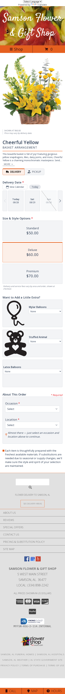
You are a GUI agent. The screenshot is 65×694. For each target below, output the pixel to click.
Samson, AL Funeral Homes (17, 654)
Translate (42, 4)
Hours (56, 691)
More (7, 164)
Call (12, 691)
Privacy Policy (10, 665)
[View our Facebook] (26, 560)
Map (34, 691)
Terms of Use (56, 665)
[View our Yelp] (38, 560)
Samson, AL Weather (15, 659)
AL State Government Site (46, 659)
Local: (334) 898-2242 (32, 585)
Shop (18, 49)
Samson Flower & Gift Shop (32, 25)
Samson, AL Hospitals (50, 654)
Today (35, 186)
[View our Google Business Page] (32, 560)
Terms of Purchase (33, 665)
